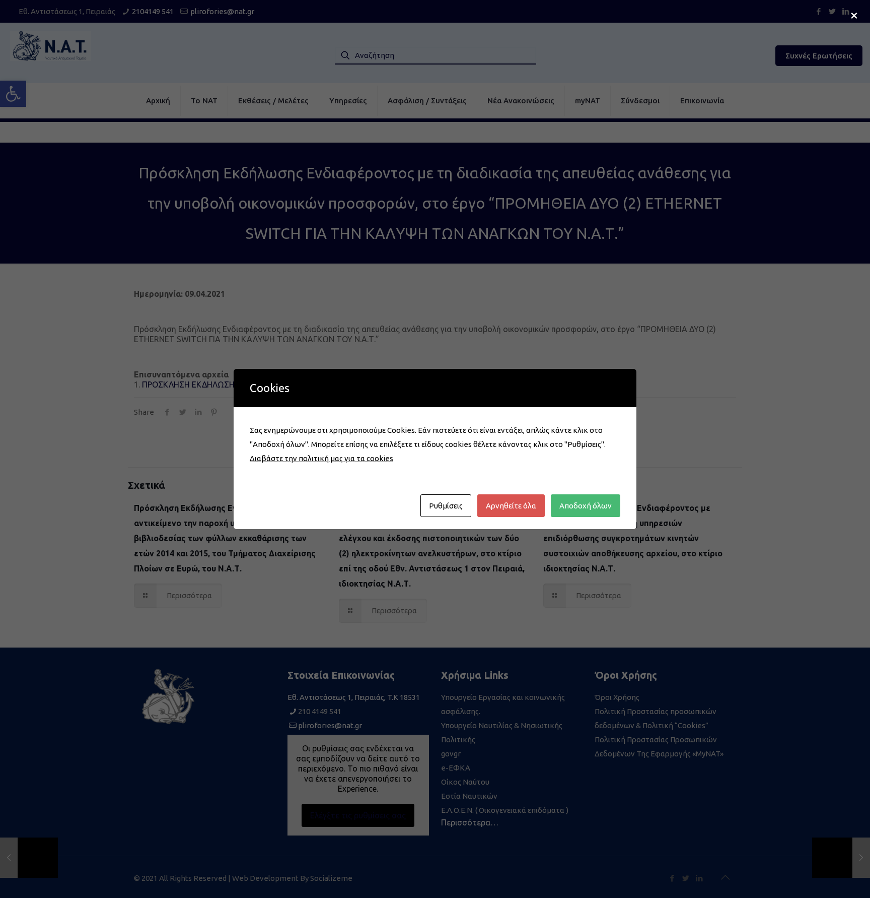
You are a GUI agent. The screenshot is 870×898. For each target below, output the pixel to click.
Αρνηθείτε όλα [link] (511, 505)
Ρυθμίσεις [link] (446, 505)
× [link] (854, 15)
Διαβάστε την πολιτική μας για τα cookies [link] (321, 458)
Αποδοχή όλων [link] (585, 505)
